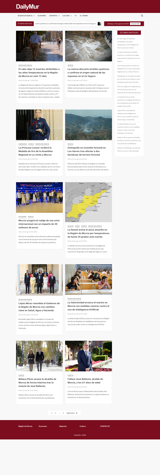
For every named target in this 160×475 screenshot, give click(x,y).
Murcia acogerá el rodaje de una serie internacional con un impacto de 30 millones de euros (39, 224)
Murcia (70, 65)
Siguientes (71, 413)
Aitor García (23, 232)
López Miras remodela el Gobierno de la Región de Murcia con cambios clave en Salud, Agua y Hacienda (39, 307)
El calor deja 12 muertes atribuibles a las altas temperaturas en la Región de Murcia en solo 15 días (39, 72)
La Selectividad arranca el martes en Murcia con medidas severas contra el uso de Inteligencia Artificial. (88, 306)
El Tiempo (84, 16)
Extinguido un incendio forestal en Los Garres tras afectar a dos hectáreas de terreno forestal (87, 151)
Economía (42, 16)
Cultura (66, 16)
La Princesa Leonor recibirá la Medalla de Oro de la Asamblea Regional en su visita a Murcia (36, 151)
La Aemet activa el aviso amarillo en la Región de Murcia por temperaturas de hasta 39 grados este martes (88, 233)
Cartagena (23, 144)
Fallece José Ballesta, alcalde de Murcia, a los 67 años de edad (128, 149)
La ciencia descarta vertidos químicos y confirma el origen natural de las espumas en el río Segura (40, 24)
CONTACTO (105, 426)
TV (76, 16)
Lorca (77, 226)
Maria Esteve (23, 80)
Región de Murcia (25, 16)
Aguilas (70, 226)
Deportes (53, 16)
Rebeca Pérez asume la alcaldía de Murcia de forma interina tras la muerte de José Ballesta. (37, 382)
